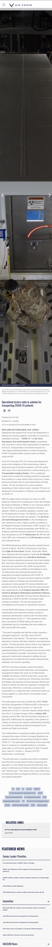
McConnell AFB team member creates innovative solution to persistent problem (24, 909)
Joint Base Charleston (36, 557)
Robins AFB (41, 713)
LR (13, 789)
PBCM (32, 805)
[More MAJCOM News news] (48, 944)
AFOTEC (40, 793)
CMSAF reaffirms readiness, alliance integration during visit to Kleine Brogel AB (26, 879)
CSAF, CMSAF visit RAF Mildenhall (13, 886)
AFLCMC (7, 805)
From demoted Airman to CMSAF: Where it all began (18, 863)
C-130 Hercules (35, 537)
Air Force (29, 789)
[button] (4, 5)
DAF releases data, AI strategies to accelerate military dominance (22, 929)
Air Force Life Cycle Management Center (37, 801)
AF (23, 789)
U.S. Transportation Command (32, 797)
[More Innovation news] (48, 902)
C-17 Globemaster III (29, 534)
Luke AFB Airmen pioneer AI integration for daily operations (20, 916)
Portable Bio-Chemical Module (20, 805)
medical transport (42, 805)
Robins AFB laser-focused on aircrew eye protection (18, 935)
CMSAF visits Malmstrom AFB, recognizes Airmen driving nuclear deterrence (22, 870)
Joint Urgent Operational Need (14, 797)
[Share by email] (9, 410)
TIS (23, 801)
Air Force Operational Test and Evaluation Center (22, 793)
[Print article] (4, 410)
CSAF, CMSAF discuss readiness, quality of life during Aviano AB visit (23, 892)
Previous (2, 195)
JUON (44, 797)
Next (49, 195)
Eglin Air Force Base (15, 551)
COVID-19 (26, 439)
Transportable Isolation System (15, 473)
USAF (18, 789)
